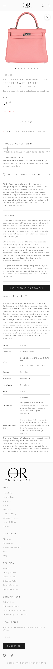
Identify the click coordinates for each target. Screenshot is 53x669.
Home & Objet (9, 522)
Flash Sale (7, 493)
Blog (5, 556)
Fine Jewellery (9, 514)
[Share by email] (26, 296)
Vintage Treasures (11, 518)
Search (6, 568)
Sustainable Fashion (12, 547)
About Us (7, 539)
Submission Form (11, 606)
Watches (7, 510)
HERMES (8, 75)
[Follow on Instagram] (4, 655)
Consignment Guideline (14, 610)
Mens (5, 505)
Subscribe (14, 646)
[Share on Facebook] (13, 296)
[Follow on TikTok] (12, 655)
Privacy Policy (9, 573)
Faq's (5, 551)
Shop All (7, 526)
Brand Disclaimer (11, 589)
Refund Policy (9, 577)
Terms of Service (10, 585)
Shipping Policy (10, 581)
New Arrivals (8, 497)
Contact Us (8, 543)
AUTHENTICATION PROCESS (26, 288)
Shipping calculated (26, 91)
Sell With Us (8, 602)
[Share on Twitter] (17, 296)
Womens (7, 501)
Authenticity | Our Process (15, 614)
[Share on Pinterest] (21, 296)
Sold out (26, 122)
